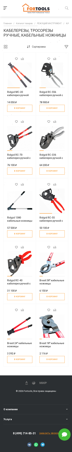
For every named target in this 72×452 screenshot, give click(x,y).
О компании (10, 409)
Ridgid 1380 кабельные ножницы (19, 219)
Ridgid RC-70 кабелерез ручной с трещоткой (19, 158)
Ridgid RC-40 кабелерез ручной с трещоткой (19, 283)
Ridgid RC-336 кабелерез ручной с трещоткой (51, 158)
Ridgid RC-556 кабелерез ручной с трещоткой (51, 95)
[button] (9, 150)
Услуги (7, 419)
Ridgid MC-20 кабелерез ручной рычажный (18, 95)
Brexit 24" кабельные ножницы (19, 345)
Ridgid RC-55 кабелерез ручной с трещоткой (51, 220)
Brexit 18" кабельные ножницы (51, 345)
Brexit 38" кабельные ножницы (51, 282)
